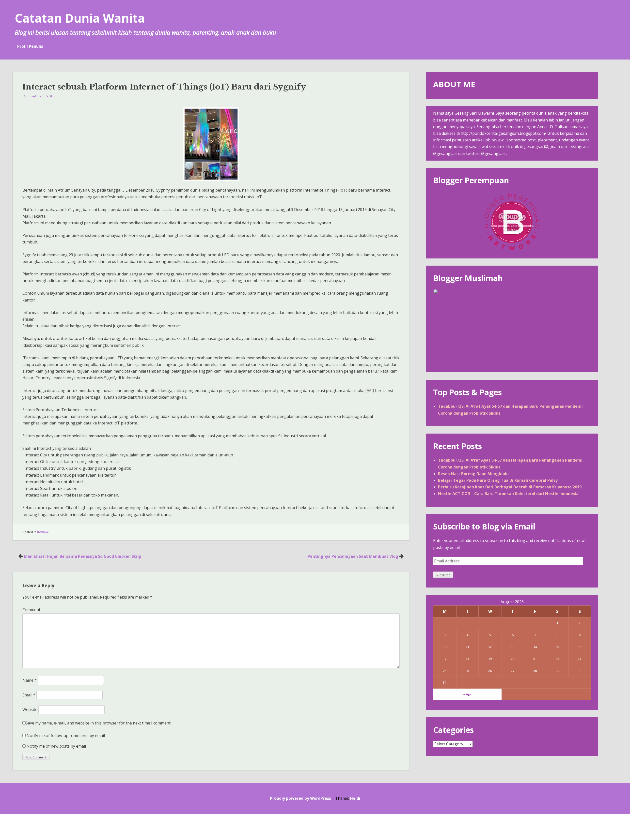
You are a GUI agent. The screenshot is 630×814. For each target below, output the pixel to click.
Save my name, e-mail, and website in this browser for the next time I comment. (98, 723)
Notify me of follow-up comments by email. (66, 735)
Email (28, 695)
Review (42, 532)
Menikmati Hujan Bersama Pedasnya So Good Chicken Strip (82, 556)
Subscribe (443, 575)
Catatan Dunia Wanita (80, 18)
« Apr (467, 694)
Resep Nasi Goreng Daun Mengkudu (473, 473)
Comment (31, 609)
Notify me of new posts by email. (57, 746)
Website (29, 709)
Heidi (355, 798)
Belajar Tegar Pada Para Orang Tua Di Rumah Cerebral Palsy (498, 480)
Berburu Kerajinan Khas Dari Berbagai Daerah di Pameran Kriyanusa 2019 (510, 487)
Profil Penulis (30, 46)
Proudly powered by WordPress (300, 798)
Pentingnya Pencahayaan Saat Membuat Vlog (353, 556)
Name (29, 680)
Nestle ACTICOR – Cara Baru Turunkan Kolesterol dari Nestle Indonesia (508, 493)
